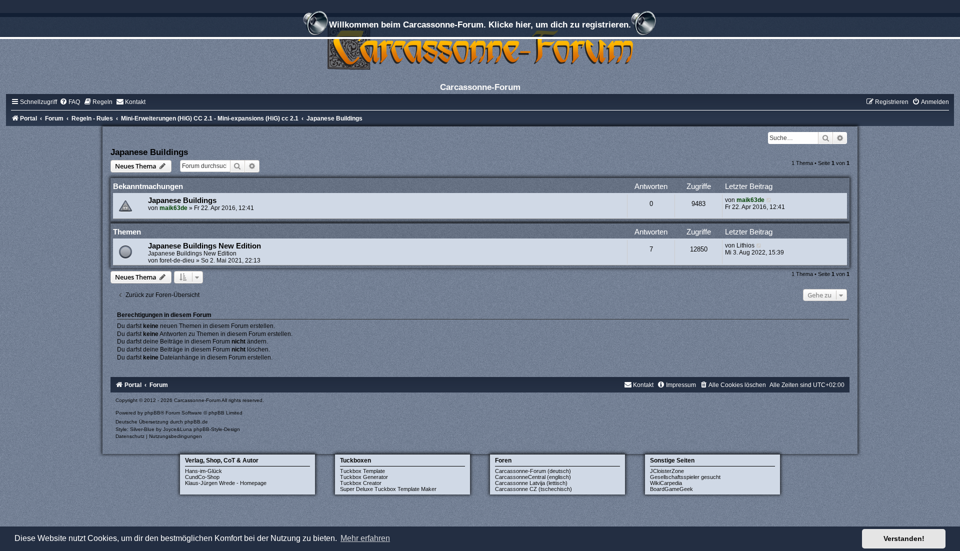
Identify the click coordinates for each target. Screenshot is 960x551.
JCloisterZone (667, 471)
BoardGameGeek (671, 489)
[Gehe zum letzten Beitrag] (769, 200)
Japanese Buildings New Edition (204, 246)
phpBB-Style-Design (217, 429)
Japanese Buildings (149, 152)
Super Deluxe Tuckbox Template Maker (388, 489)
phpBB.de (196, 421)
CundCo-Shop (202, 477)
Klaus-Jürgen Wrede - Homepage (225, 483)
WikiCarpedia (666, 483)
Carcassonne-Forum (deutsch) (533, 471)
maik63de (174, 208)
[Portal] (480, 47)
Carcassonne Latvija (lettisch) (531, 483)
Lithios (745, 245)
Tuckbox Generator (364, 477)
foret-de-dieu (177, 260)
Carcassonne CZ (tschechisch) (533, 489)
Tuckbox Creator (361, 483)
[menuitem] (70, 102)
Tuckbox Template (362, 471)
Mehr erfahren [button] (365, 538)
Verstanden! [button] (904, 538)
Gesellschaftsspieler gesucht (685, 477)
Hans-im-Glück (203, 471)
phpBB (152, 413)
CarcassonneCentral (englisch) (533, 477)
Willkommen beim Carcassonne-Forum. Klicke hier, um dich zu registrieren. (480, 24)
